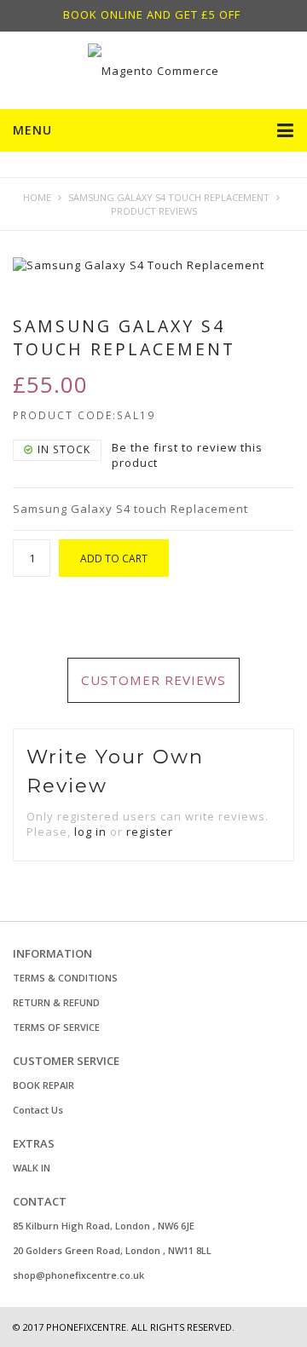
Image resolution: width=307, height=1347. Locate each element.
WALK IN (31, 1167)
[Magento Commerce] (153, 71)
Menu (32, 130)
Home (37, 197)
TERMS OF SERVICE (56, 1027)
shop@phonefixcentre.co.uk (78, 1275)
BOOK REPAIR (43, 1085)
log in (90, 831)
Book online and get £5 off (151, 14)
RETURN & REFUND (56, 1002)
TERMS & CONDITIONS (65, 977)
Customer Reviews (153, 679)
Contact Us (38, 1109)
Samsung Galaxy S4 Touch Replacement (168, 197)
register (149, 831)
